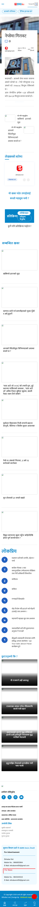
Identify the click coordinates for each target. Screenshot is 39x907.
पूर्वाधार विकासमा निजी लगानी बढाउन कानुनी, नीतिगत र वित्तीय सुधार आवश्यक (19, 424)
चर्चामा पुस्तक (6, 833)
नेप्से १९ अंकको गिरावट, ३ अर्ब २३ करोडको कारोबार (16, 462)
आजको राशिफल (9, 11)
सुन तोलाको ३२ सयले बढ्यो (14, 498)
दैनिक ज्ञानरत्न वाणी (26, 11)
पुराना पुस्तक (5, 836)
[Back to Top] (34, 896)
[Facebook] (28, 179)
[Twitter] (24, 179)
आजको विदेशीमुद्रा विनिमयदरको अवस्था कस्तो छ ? (18, 350)
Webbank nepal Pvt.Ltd (28, 897)
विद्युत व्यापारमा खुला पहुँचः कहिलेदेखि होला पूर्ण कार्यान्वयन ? (18, 536)
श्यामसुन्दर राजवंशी (7, 831)
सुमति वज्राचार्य (6, 828)
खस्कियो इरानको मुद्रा (11, 274)
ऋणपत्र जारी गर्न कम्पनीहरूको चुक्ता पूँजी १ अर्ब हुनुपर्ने (19, 312)
